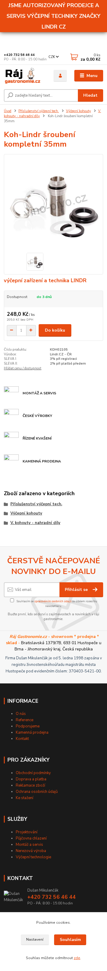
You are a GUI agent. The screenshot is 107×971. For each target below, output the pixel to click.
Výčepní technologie (33, 857)
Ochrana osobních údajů (37, 791)
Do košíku (55, 330)
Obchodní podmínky (33, 773)
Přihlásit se (77, 589)
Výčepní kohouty (78, 111)
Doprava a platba (31, 779)
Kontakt (22, 738)
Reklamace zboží (30, 785)
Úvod (7, 111)
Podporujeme (28, 726)
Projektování (26, 832)
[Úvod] (24, 76)
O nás (21, 713)
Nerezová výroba (31, 851)
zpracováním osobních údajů (52, 601)
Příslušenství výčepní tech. (38, 111)
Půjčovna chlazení (31, 838)
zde (77, 958)
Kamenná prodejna (32, 732)
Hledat (90, 95)
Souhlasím (70, 939)
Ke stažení (24, 798)
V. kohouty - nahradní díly (35, 522)
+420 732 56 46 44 (19, 55)
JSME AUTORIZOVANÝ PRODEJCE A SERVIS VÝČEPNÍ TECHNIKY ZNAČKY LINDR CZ (53, 16)
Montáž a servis (29, 844)
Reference (24, 720)
